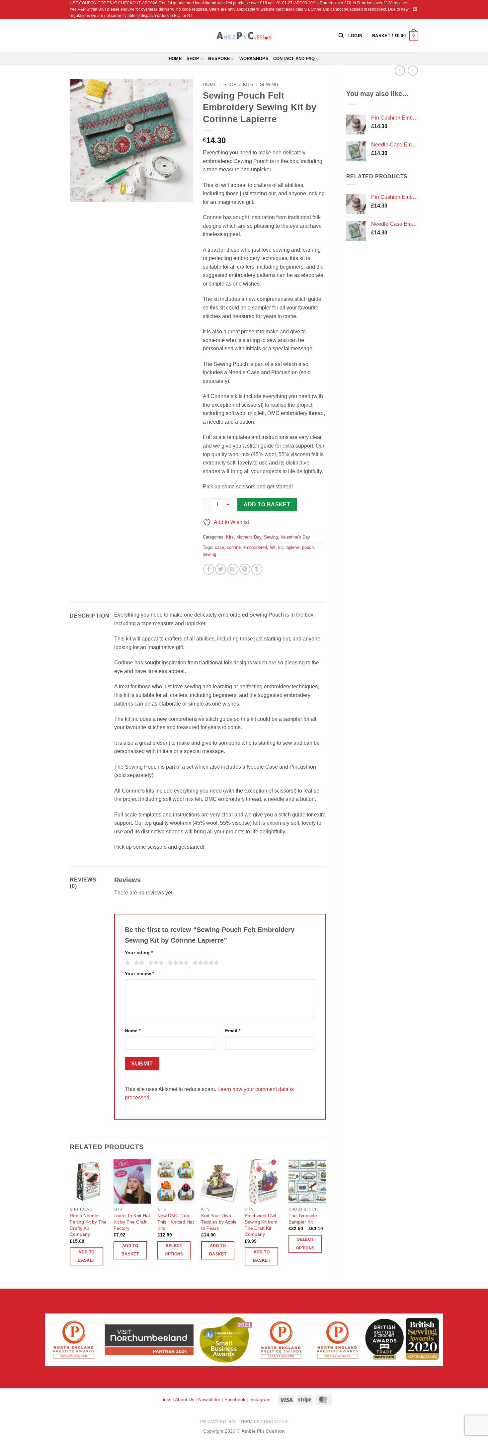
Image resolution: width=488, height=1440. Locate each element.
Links (166, 1399)
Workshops (254, 58)
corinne (234, 547)
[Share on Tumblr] (256, 569)
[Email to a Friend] (232, 569)
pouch (308, 547)
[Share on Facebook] (208, 569)
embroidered (255, 547)
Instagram (260, 1399)
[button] (395, 36)
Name (132, 1030)
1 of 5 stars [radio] (126, 963)
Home (175, 58)
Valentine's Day (295, 537)
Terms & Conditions (263, 1421)
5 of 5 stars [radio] (205, 963)
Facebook (234, 1399)
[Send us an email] (415, 9)
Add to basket (267, 504)
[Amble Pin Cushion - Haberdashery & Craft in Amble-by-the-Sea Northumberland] (244, 35)
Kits (248, 84)
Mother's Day (248, 537)
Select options (174, 1250)
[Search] (341, 35)
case (219, 547)
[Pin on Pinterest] (244, 569)
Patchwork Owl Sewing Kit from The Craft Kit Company (261, 1225)
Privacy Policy (218, 1421)
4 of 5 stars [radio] (177, 963)
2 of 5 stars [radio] (138, 963)
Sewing (269, 84)
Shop (193, 58)
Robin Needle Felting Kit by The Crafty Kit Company (88, 1225)
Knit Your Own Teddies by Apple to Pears (219, 1221)
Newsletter (209, 1399)
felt (273, 547)
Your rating (139, 952)
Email (232, 1030)
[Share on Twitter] (220, 569)
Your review (139, 973)
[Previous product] (413, 70)
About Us (184, 1399)
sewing (209, 554)
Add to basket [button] (86, 1256)
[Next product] (400, 70)
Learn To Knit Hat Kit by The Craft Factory (132, 1221)
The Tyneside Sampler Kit (302, 1219)
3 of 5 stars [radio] (155, 963)
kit (280, 547)
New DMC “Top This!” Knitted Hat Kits (175, 1221)
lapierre (292, 547)
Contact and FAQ (294, 58)
